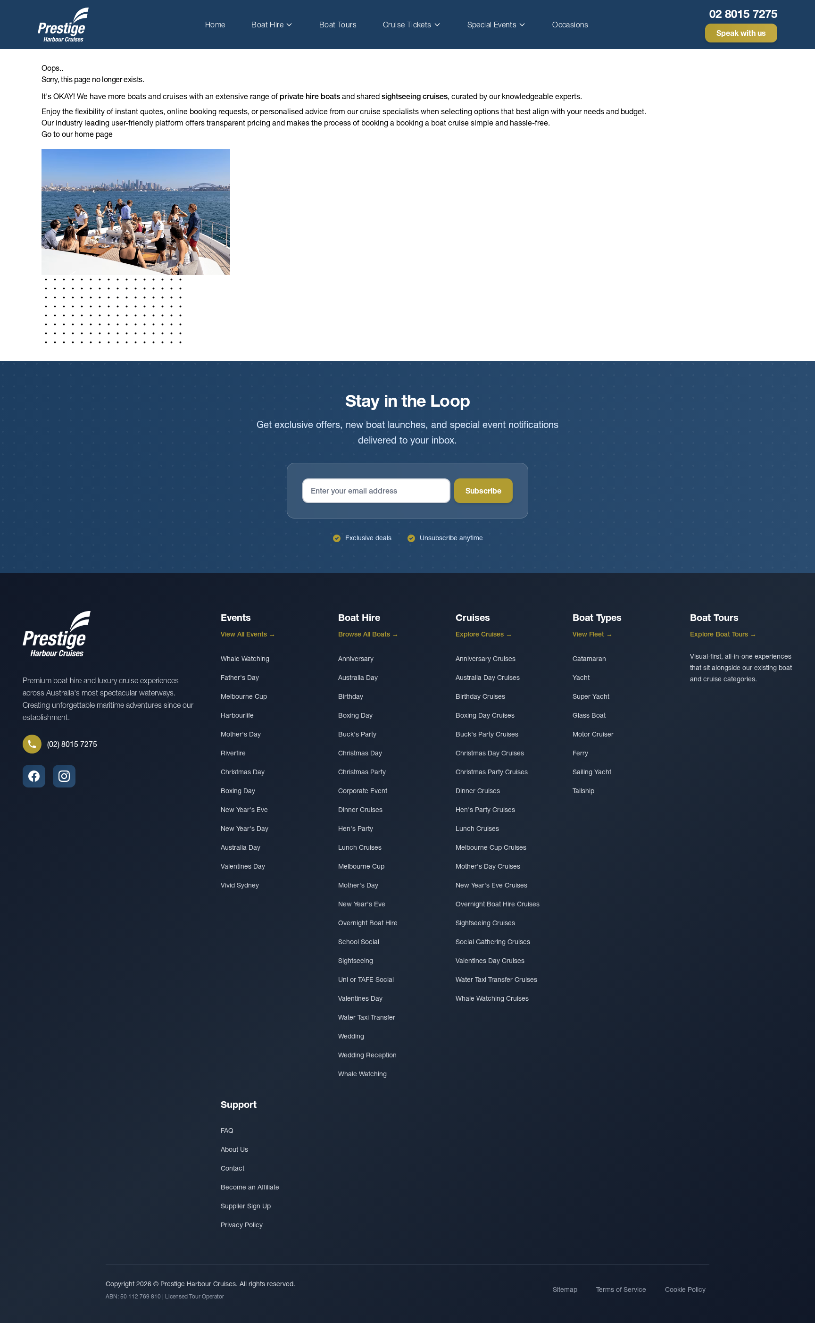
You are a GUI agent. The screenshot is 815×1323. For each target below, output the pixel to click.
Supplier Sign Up (246, 1206)
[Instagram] (64, 776)
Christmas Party (362, 772)
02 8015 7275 (743, 14)
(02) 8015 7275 (72, 744)
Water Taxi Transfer (366, 1017)
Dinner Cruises (360, 809)
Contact (232, 1168)
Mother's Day (241, 734)
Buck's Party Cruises (487, 734)
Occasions (570, 24)
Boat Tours (338, 24)
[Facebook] (34, 776)
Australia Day (240, 847)
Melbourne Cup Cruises (491, 847)
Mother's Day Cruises (488, 866)
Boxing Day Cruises (485, 715)
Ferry (580, 753)
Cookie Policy (685, 1289)
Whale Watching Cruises (492, 998)
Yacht (581, 677)
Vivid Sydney (240, 885)
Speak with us (741, 33)
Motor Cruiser (593, 734)
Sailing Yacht (592, 772)
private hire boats (310, 96)
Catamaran (589, 658)
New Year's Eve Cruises (491, 885)
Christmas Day (243, 772)
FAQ (227, 1130)
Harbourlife (237, 715)
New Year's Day (244, 828)
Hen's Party (355, 828)
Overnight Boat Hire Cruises (498, 904)
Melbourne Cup (244, 696)
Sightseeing (355, 960)
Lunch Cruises (360, 847)
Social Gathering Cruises (493, 942)
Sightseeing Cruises (485, 923)
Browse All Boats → (368, 634)
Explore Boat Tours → (723, 634)
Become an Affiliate (250, 1187)
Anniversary (356, 658)
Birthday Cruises (480, 696)
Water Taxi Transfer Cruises (496, 979)
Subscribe (483, 490)
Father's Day (240, 677)
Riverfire (233, 753)
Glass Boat (589, 715)
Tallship (583, 791)
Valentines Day (243, 866)
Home (215, 24)
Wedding (351, 1036)
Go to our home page (77, 134)
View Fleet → (593, 634)
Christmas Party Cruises (492, 772)
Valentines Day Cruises (490, 960)
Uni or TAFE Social (366, 979)
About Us (234, 1149)
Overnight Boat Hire (368, 923)
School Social (358, 942)
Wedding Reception (367, 1055)
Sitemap (565, 1289)
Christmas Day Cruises (490, 753)
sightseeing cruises (415, 96)
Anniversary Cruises (486, 658)
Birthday (350, 696)
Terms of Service (621, 1289)
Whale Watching (245, 658)
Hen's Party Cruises (485, 809)
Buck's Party (357, 734)
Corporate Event (362, 791)
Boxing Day (238, 791)
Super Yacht (591, 696)
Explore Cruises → (484, 634)
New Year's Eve (244, 809)
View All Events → (248, 634)
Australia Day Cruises (488, 677)
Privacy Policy (242, 1225)
